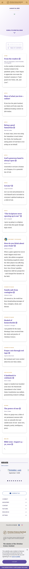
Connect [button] (5, 499)
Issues (4, 462)
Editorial (6, 405)
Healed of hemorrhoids (9, 321)
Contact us (16, 493)
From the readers (11, 59)
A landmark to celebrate (10, 376)
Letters (5, 55)
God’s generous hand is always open (13, 159)
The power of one (11, 408)
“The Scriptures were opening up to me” (13, 214)
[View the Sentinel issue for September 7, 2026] (14, 470)
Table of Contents (16, 48)
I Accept (14, 562)
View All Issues (4, 465)
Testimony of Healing (9, 287)
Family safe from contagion (11, 291)
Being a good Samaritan (9, 126)
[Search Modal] (26, 2)
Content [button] (5, 505)
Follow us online (11, 525)
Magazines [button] (5, 502)
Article (5, 93)
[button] (8, 481)
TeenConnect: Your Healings (14, 239)
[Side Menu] (2, 2)
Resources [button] (5, 512)
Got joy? (7, 186)
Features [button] (5, 509)
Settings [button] (5, 515)
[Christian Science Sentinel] (15, 2)
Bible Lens (6, 438)
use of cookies (16, 556)
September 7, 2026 (14, 473)
